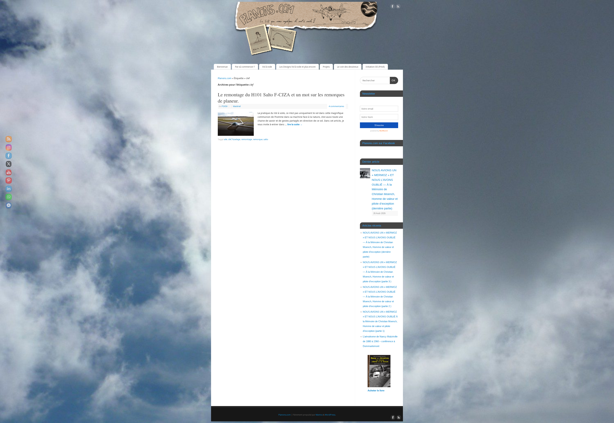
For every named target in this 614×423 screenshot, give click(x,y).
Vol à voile (267, 66)
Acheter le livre (376, 390)
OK (393, 80)
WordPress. (330, 414)
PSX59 (224, 106)
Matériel (237, 106)
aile (225, 139)
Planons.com (224, 78)
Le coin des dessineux (347, 66)
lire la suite (294, 124)
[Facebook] (392, 7)
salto (266, 139)
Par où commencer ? (245, 66)
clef (229, 139)
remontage (246, 139)
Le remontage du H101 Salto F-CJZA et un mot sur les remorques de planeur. (281, 97)
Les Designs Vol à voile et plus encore (297, 66)
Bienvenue (222, 66)
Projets (326, 66)
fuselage (236, 139)
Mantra (319, 414)
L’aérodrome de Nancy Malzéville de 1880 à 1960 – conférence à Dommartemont (380, 341)
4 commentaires (336, 106)
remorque (258, 139)
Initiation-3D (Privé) (375, 66)
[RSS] (398, 7)
